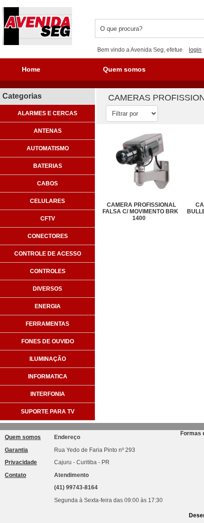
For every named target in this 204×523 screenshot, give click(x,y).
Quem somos (124, 69)
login (195, 49)
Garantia (16, 450)
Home (31, 69)
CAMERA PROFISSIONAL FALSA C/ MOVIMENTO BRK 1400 (140, 211)
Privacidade (21, 462)
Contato (15, 475)
